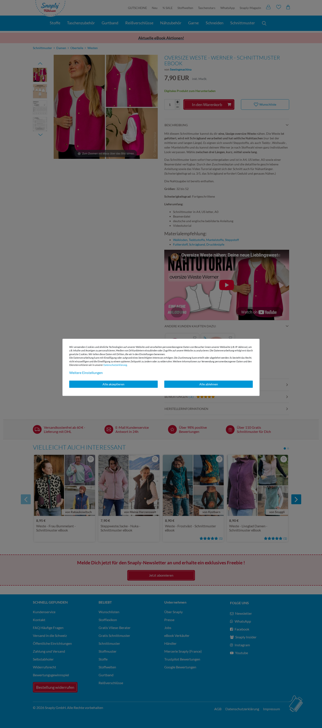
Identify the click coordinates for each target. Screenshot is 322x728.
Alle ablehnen (208, 384)
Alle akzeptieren (113, 384)
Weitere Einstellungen (86, 372)
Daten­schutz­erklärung (115, 364)
